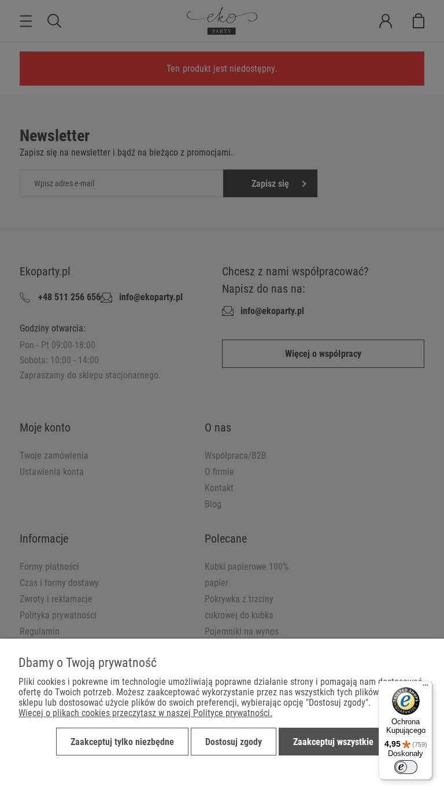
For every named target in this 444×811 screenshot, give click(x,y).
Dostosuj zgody (233, 741)
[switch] (405, 767)
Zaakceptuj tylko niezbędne (122, 741)
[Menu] (425, 688)
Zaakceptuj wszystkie (333, 741)
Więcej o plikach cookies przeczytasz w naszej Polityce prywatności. (145, 712)
